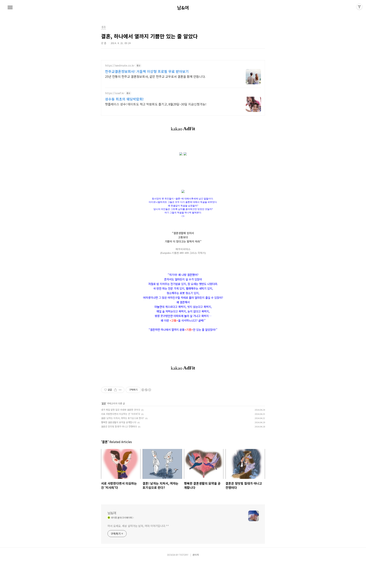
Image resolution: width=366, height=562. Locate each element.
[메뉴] (10, 7)
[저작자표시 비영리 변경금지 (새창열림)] (146, 389)
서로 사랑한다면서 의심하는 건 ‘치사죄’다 (120, 413)
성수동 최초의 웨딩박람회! (124, 99)
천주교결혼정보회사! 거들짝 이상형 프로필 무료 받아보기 (147, 71)
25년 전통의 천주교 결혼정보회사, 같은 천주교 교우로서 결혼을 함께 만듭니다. (155, 76)
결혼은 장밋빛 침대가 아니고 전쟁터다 (119, 426)
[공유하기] (115, 390)
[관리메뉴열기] (359, 7)
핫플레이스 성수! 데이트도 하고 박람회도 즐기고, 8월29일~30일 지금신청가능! (155, 104)
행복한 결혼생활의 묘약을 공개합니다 (118, 422)
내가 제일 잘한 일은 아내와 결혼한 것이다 (120, 409)
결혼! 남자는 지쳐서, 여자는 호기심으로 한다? (122, 418)
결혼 (104, 403)
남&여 (183, 7)
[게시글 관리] (120, 390)
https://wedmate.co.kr (119, 65)
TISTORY (183, 554)
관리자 (196, 554)
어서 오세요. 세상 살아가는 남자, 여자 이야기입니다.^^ (138, 526)
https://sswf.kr (114, 93)
